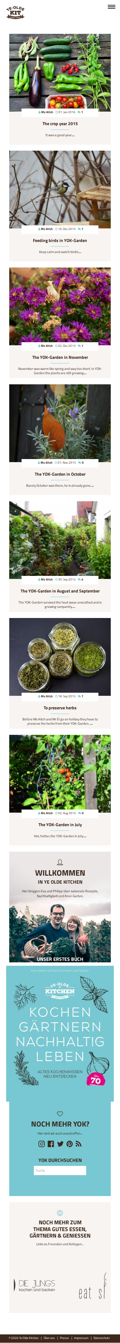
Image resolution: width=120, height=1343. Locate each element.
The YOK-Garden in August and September (60, 591)
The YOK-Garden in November (60, 357)
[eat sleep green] (60, 1286)
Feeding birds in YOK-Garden (60, 240)
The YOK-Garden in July (60, 824)
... (73, 135)
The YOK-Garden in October (60, 474)
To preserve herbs (60, 707)
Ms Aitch (47, 112)
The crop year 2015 (60, 123)
